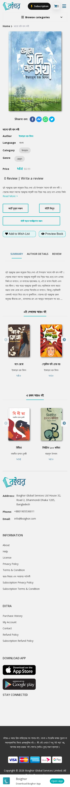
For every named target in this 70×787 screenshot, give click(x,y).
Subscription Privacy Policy (18, 582)
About (6, 545)
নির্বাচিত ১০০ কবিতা (51, 448)
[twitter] (52, 119)
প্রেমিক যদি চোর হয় (51, 364)
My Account (10, 622)
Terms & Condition (14, 570)
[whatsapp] (45, 119)
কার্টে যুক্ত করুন (15, 208)
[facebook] (32, 119)
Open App (57, 781)
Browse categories (37, 17)
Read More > (10, 196)
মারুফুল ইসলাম (51, 453)
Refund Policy (10, 634)
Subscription (41, 6)
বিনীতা (19, 448)
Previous (6, 340)
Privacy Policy (10, 564)
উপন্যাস (25, 150)
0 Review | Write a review (23, 178)
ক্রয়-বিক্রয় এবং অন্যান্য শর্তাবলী (16, 576)
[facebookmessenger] (39, 119)
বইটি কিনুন (49, 208)
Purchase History (12, 616)
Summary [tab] (16, 254)
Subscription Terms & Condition (21, 588)
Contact (7, 628)
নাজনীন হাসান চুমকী (19, 453)
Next (64, 340)
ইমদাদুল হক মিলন (19, 370)
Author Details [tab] (37, 254)
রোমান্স (19, 158)
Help (5, 551)
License (7, 557)
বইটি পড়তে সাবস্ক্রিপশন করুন (31, 221)
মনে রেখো (19, 364)
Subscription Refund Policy (18, 640)
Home (6, 26)
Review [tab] (56, 254)
